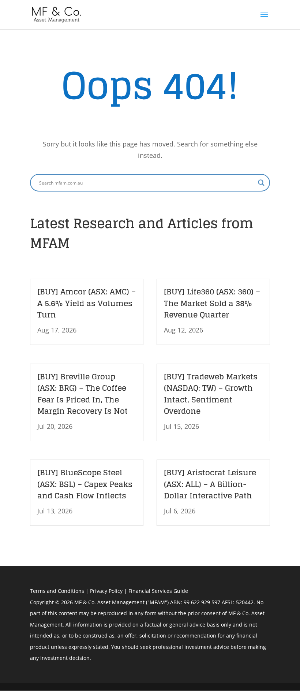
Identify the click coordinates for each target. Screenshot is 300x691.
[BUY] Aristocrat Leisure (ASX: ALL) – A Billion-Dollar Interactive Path (210, 483)
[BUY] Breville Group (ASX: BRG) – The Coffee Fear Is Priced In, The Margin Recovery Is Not (82, 393)
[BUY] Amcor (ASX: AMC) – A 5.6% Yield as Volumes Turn (86, 303)
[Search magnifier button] (261, 183)
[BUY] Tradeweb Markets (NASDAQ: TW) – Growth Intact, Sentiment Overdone (211, 393)
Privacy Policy (106, 590)
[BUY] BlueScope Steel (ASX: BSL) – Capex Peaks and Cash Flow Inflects (84, 483)
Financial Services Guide (158, 590)
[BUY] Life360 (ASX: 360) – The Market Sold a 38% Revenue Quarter (212, 303)
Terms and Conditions (57, 590)
